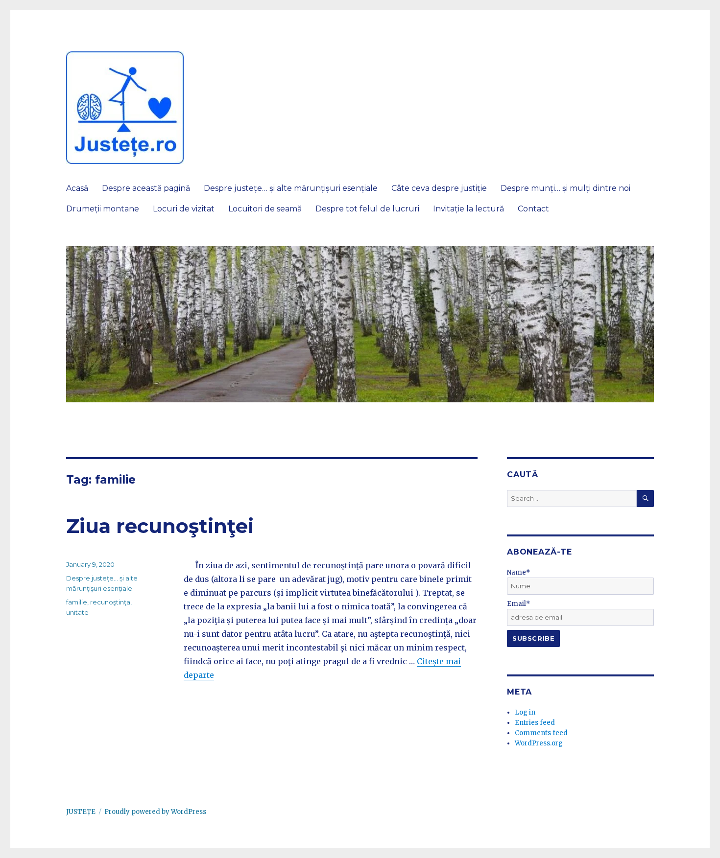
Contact (533, 208)
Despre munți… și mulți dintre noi (565, 188)
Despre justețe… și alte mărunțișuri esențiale (291, 188)
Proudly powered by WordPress (155, 812)
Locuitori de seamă (265, 208)
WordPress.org (539, 743)
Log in (525, 712)
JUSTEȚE (81, 812)
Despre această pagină (146, 188)
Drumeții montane (102, 208)
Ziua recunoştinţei (160, 526)
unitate (77, 612)
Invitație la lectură (468, 208)
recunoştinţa (110, 602)
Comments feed (541, 733)
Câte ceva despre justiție (439, 188)
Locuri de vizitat (184, 208)
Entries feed (535, 723)
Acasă (77, 188)
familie (76, 602)
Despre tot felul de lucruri (367, 208)
